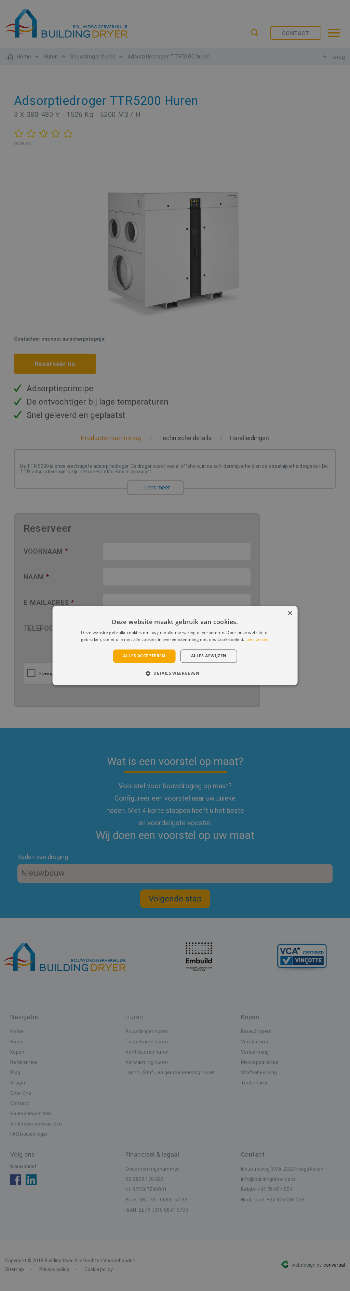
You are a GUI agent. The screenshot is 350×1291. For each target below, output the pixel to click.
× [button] (289, 613)
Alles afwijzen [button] (209, 656)
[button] (175, 673)
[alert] (175, 645)
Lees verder (257, 639)
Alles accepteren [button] (144, 656)
